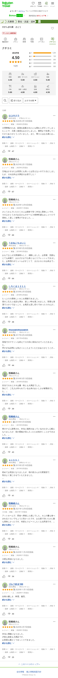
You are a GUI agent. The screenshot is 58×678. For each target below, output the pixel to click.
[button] (16, 116)
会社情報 (20, 672)
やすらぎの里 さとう (11, 27)
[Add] (52, 28)
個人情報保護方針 (33, 672)
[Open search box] (5, 101)
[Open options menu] (54, 115)
